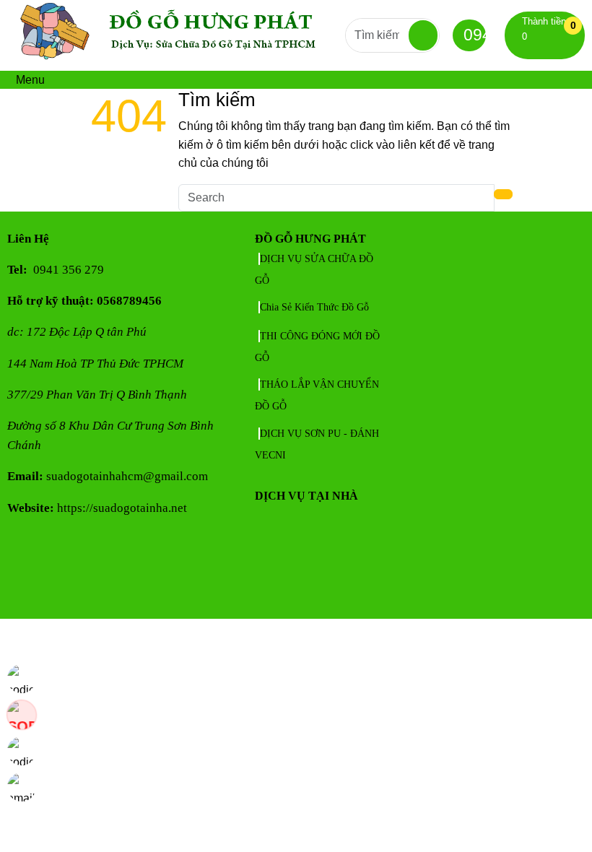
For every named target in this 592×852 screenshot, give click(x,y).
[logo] (176, 61)
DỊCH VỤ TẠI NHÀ (306, 496)
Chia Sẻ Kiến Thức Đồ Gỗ (314, 307)
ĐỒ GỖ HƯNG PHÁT (310, 238)
